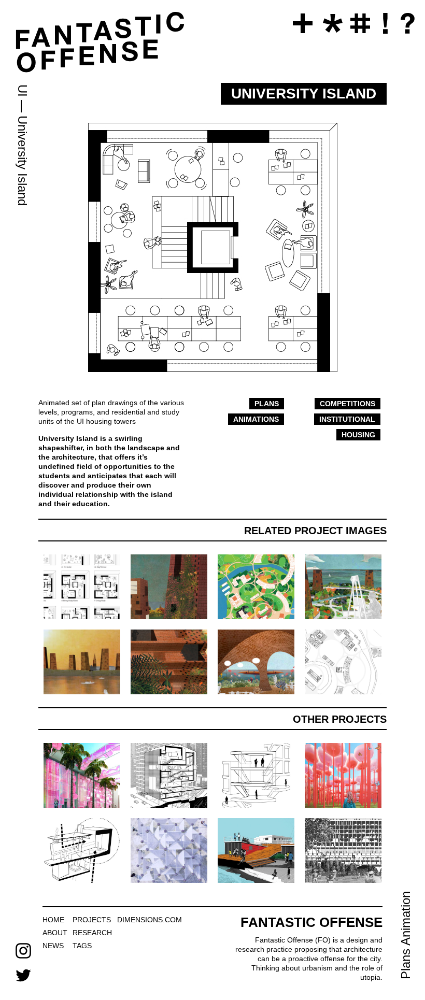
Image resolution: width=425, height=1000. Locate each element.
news (53, 945)
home (53, 920)
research (92, 932)
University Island (23, 161)
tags (82, 945)
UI (23, 90)
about (54, 932)
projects (92, 920)
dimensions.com (149, 920)
